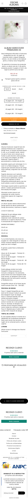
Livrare (14, 450)
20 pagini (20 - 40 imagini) (14, 100)
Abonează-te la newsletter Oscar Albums (13, 458)
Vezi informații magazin (9, 133)
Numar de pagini (14, 98)
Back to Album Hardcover (15, 401)
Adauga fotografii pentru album (14, 119)
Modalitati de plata (14, 438)
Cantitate (14, 137)
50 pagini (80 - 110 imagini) (14, 113)
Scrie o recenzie (14, 357)
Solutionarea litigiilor (14, 448)
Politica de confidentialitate (14, 443)
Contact (14, 335)
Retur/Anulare (14, 453)
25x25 (20, 89)
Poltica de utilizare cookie (14, 441)
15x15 (7, 89)
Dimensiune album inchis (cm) (14, 86)
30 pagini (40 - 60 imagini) (13, 105)
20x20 (14, 89)
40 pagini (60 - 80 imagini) (14, 109)
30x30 (14, 93)
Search (14, 433)
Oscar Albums (14, 3)
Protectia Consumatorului (14, 445)
